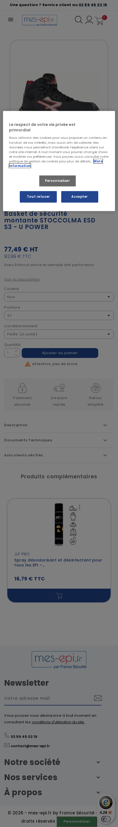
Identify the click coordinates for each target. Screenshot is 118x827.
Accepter (79, 196)
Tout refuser (38, 196)
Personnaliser (57, 180)
